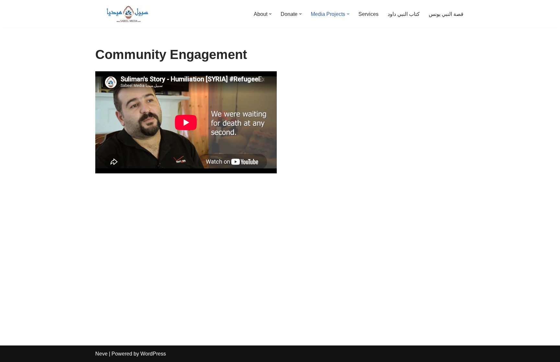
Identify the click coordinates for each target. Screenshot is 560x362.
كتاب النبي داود (404, 14)
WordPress (153, 353)
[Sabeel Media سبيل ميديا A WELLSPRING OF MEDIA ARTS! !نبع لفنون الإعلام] (127, 14)
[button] (270, 14)
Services (368, 14)
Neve (101, 353)
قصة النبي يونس (446, 14)
